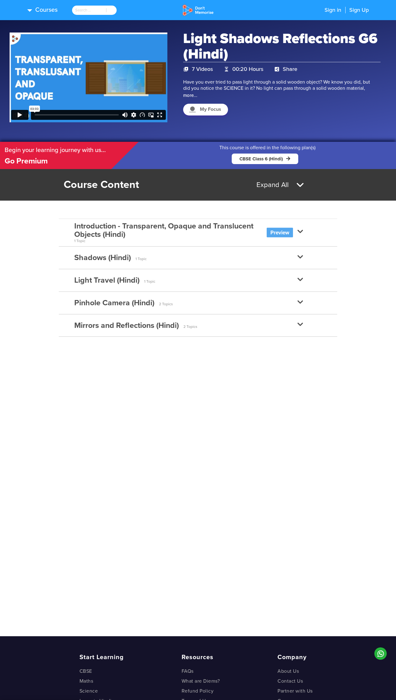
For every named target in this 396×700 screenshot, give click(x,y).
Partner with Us (295, 691)
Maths (86, 681)
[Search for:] (89, 10)
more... (190, 95)
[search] (89, 10)
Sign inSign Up (347, 10)
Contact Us (290, 681)
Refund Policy (198, 691)
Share (290, 69)
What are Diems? (201, 681)
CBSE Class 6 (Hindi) (261, 159)
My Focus (210, 109)
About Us (288, 671)
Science (89, 691)
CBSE (86, 671)
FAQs (188, 671)
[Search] (111, 10)
